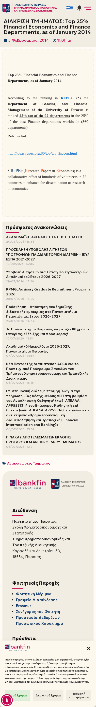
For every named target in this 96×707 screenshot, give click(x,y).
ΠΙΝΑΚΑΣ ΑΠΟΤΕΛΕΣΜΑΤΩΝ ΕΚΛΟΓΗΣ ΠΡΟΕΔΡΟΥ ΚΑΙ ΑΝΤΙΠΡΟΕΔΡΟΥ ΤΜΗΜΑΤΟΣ (43, 439)
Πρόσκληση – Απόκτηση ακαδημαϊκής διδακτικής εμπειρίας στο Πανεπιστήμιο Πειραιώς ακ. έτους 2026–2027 (41, 312)
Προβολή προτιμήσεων (78, 695)
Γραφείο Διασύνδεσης (36, 599)
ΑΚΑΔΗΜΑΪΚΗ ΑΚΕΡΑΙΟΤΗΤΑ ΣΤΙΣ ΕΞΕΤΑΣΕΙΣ (44, 237)
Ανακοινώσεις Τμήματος (28, 463)
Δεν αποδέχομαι (48, 695)
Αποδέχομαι (17, 695)
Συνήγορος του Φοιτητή (38, 611)
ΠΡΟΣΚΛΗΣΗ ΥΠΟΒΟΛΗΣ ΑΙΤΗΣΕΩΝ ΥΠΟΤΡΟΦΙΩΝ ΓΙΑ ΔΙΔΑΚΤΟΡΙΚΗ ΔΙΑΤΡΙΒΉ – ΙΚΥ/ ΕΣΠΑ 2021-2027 (47, 254)
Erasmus (24, 605)
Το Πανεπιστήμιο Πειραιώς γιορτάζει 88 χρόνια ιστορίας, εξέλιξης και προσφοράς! (47, 331)
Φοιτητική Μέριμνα (34, 594)
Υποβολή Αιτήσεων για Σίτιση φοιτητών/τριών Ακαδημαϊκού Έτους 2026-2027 (47, 274)
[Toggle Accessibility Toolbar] (6, 700)
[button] (88, 648)
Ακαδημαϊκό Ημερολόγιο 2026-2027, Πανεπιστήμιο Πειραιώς (38, 349)
